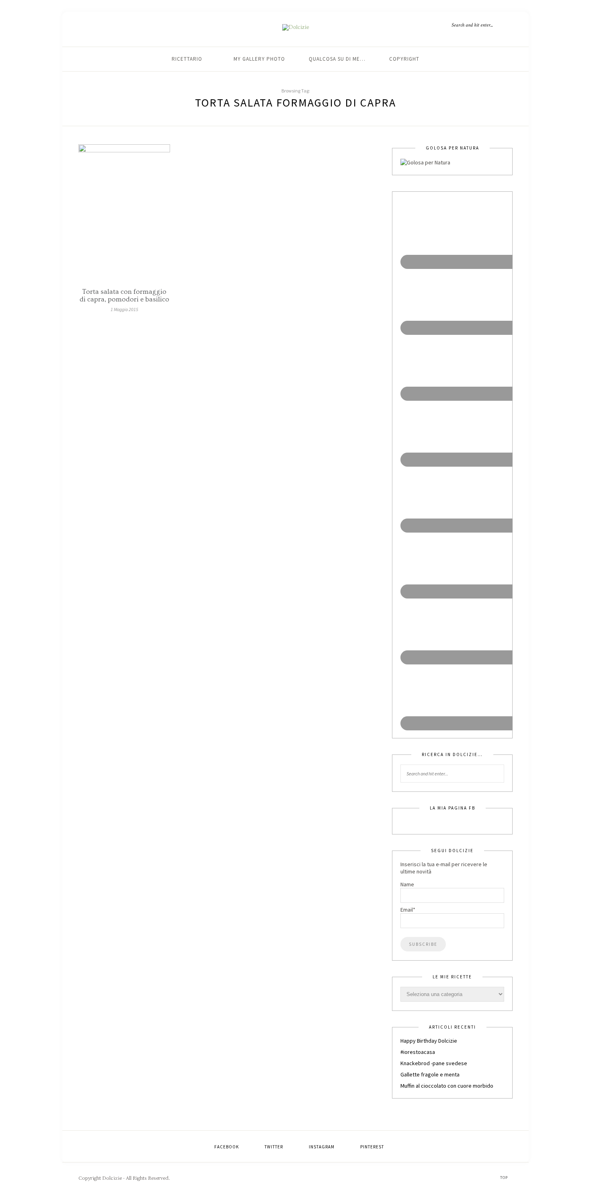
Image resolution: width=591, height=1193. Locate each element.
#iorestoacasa (417, 1052)
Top (504, 1177)
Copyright (404, 58)
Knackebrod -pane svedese (433, 1063)
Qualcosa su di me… (337, 58)
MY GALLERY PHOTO (259, 58)
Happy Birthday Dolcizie (428, 1040)
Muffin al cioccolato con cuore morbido (446, 1085)
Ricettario (187, 58)
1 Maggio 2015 (124, 309)
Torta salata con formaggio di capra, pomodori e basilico (124, 295)
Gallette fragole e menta (430, 1074)
